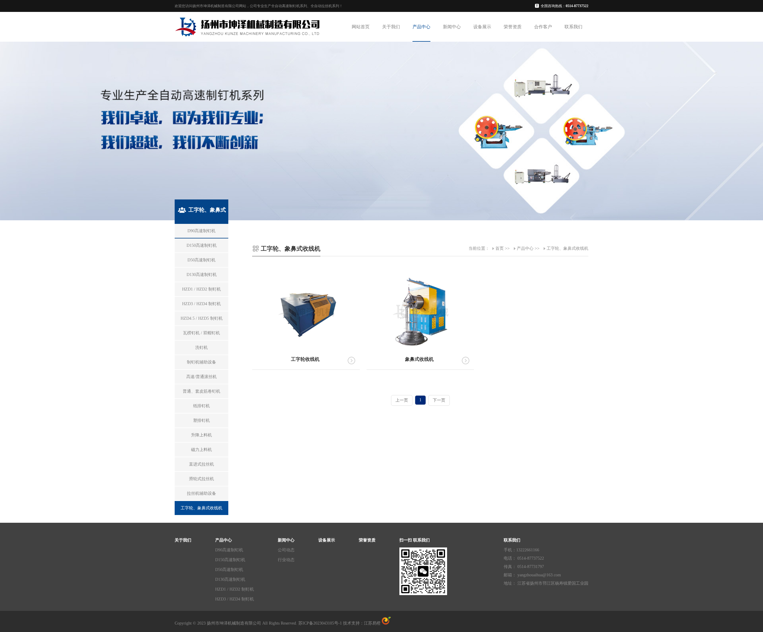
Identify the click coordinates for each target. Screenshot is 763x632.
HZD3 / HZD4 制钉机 (234, 599)
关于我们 (391, 26)
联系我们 (573, 26)
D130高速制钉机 (230, 579)
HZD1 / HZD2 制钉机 (234, 589)
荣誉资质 (513, 26)
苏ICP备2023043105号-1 (320, 623)
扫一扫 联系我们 (414, 540)
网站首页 (361, 26)
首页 (499, 248)
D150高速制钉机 (230, 560)
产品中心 (421, 26)
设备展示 (482, 26)
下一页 (439, 400)
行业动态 (286, 560)
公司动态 (286, 550)
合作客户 (543, 26)
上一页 (402, 400)
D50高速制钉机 (229, 569)
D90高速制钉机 (229, 550)
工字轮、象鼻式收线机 (567, 248)
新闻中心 (452, 26)
